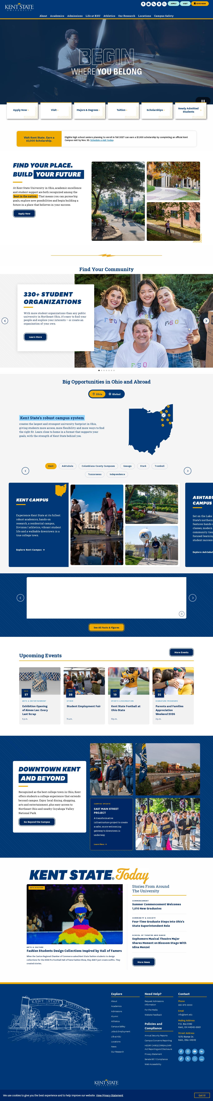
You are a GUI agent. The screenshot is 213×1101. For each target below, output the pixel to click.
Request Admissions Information (154, 1002)
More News (144, 962)
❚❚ (203, 100)
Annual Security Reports (156, 1035)
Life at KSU (116, 1036)
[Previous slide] (20, 598)
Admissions (116, 1011)
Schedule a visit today (101, 140)
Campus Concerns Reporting (158, 1040)
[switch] (106, 394)
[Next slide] (192, 598)
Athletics (115, 1021)
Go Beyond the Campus (37, 822)
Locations (115, 1041)
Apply (174, 3)
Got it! (202, 1095)
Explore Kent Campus (29, 549)
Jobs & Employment (120, 1031)
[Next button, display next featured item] (206, 321)
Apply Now (24, 213)
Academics (116, 1006)
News (113, 1046)
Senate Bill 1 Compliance (156, 1059)
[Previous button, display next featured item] (5, 321)
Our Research (117, 1051)
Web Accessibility (153, 1064)
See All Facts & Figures (106, 627)
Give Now (201, 3)
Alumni (114, 1016)
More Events (181, 652)
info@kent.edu (185, 1014)
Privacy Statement (153, 1054)
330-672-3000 (185, 1004)
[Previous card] (25, 471)
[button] (99, 370)
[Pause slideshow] (181, 614)
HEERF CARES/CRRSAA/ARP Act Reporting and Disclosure (158, 1047)
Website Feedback (153, 1014)
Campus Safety (118, 1026)
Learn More (35, 337)
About (114, 1001)
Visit (185, 3)
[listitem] (40, 695)
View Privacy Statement (109, 1095)
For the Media (151, 1009)
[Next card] (187, 471)
